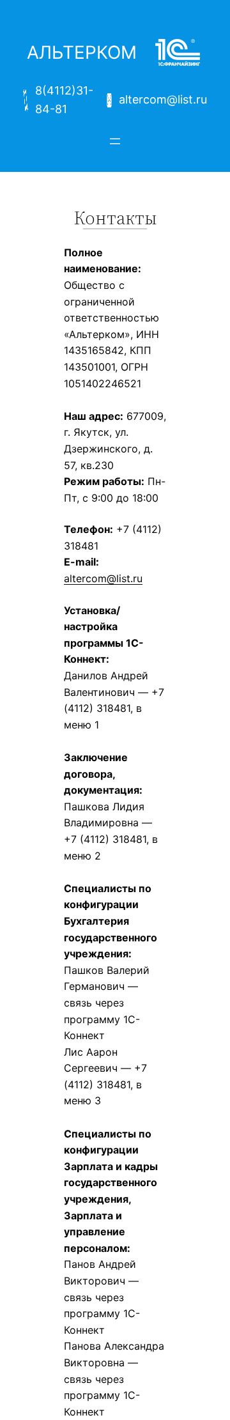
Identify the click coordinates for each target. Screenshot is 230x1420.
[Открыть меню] (115, 141)
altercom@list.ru (103, 578)
